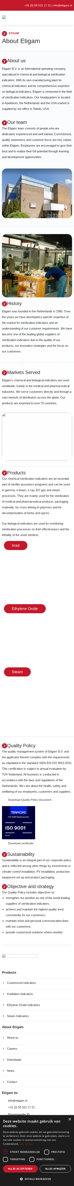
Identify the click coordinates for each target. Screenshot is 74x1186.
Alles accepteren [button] (20, 1168)
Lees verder (26, 1143)
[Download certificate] (3, 842)
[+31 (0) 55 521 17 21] (3, 1107)
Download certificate (20, 843)
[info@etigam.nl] (3, 1100)
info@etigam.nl (62, 5)
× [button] (69, 1119)
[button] (55, 18)
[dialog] (37, 1150)
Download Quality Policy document (29, 799)
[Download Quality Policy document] (3, 799)
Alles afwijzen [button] (55, 1168)
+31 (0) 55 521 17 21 (21, 1107)
